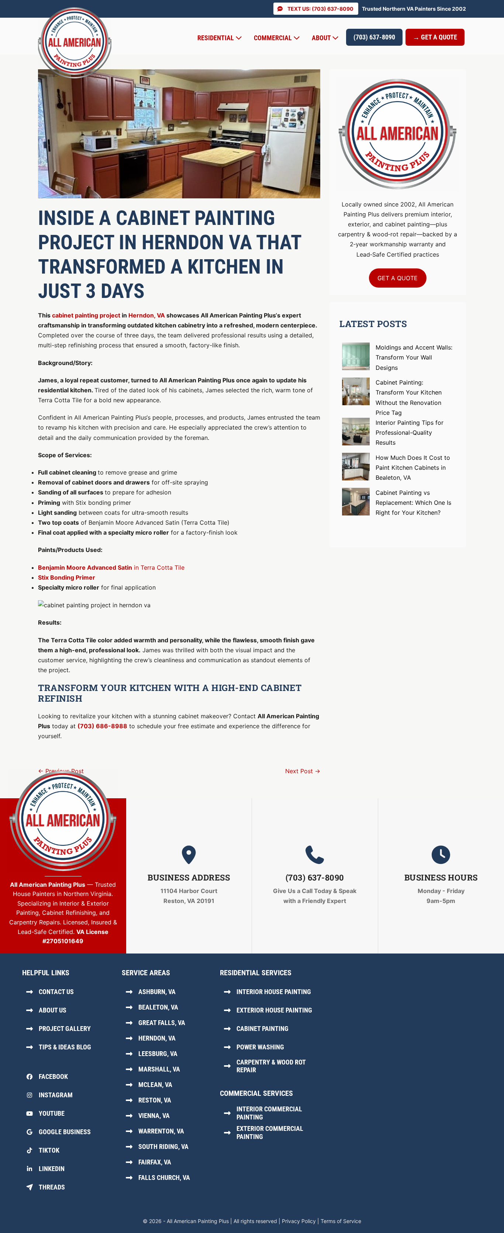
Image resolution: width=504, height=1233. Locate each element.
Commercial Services (256, 1093)
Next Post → (302, 771)
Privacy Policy (299, 1221)
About (322, 38)
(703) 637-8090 (374, 37)
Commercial (273, 38)
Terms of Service (341, 1221)
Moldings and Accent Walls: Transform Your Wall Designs (414, 357)
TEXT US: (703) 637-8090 (320, 9)
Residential (216, 38)
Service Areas (146, 972)
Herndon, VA (146, 315)
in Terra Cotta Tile (111, 567)
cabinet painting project (86, 315)
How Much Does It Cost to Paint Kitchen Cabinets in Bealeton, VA (413, 467)
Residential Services (255, 972)
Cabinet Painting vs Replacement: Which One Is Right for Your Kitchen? (413, 502)
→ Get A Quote (435, 37)
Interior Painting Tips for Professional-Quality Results (409, 432)
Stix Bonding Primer (66, 577)
